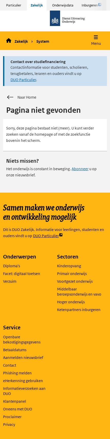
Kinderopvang (69, 265)
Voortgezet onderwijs (75, 281)
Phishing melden (17, 373)
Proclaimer (12, 416)
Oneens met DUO (17, 409)
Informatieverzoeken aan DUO (24, 391)
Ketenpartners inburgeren (79, 309)
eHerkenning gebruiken (23, 380)
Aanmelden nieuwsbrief (23, 357)
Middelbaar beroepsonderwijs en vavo (79, 292)
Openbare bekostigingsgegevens (21, 339)
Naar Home (26, 97)
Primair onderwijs (72, 273)
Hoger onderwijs (71, 301)
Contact (9, 365)
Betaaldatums (14, 349)
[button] (96, 41)
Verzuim (9, 281)
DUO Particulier (23, 79)
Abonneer (80, 168)
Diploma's (11, 265)
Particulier (13, 5)
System (42, 41)
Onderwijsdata (62, 5)
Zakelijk (37, 5)
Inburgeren (89, 7)
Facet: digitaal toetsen (21, 273)
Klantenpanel (14, 401)
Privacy (9, 424)
